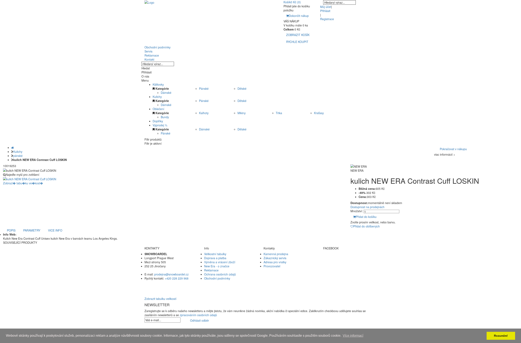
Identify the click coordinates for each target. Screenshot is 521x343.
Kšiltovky (158, 84)
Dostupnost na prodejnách (367, 207)
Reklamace (211, 270)
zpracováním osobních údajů (198, 315)
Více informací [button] (353, 335)
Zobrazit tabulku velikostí (160, 299)
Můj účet (325, 7)
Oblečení (158, 109)
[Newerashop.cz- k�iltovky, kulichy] (149, 2)
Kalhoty (204, 113)
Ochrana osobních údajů (220, 274)
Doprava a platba (215, 258)
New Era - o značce (216, 266)
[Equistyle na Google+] (350, 266)
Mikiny (242, 113)
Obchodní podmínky (217, 278)
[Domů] (12, 147)
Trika (279, 113)
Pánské (204, 88)
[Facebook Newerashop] (350, 258)
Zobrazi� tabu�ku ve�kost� (23, 183)
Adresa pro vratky (275, 262)
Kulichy (157, 97)
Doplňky (158, 121)
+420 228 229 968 (176, 278)
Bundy (165, 117)
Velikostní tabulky (215, 254)
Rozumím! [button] (501, 335)
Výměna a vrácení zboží (219, 262)
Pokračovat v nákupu (453, 149)
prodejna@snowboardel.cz (171, 274)
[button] (260, 286)
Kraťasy (319, 113)
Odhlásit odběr (199, 320)
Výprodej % (160, 125)
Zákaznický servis (275, 258)
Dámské (166, 93)
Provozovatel (272, 266)
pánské (18, 156)
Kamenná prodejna (276, 254)
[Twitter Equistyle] (350, 262)
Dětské (242, 88)
